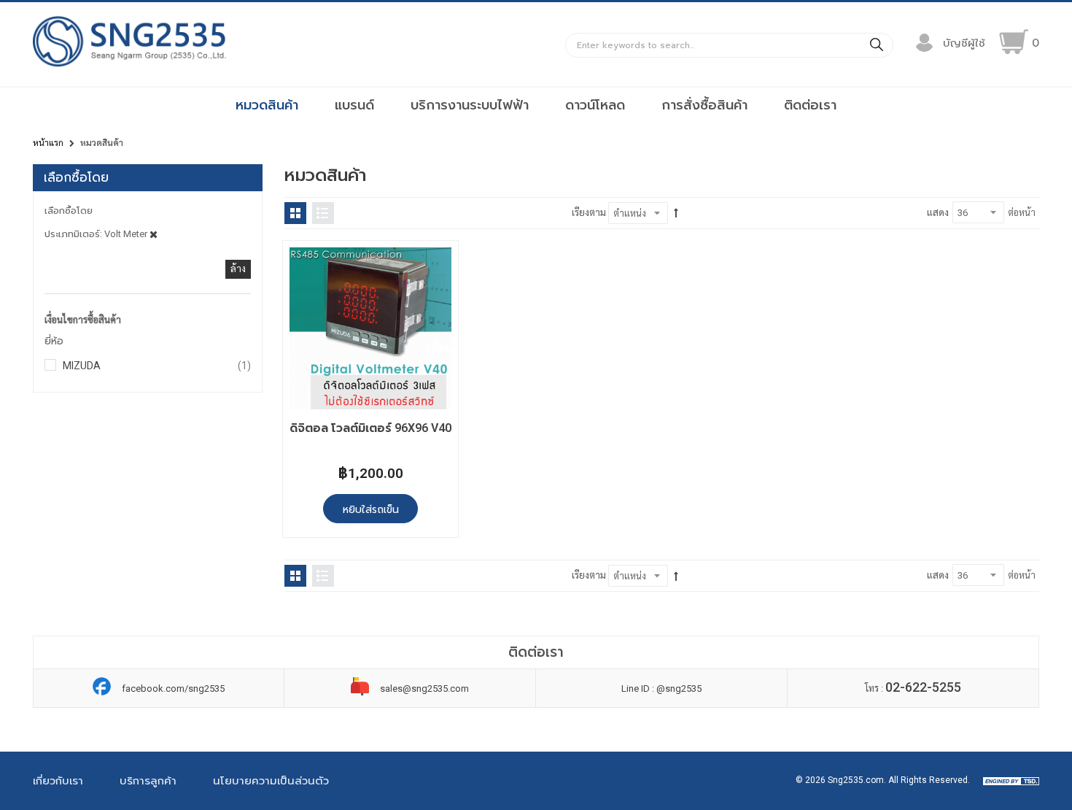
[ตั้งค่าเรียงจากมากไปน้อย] (676, 213)
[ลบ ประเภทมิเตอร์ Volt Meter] (153, 233)
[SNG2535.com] (129, 66)
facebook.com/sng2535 (173, 688)
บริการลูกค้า (148, 780)
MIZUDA (157, 365)
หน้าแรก (48, 143)
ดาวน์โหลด (595, 105)
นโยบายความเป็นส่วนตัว (271, 780)
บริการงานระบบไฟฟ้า (470, 105)
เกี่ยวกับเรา (58, 780)
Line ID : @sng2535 (661, 688)
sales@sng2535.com (424, 688)
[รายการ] (323, 213)
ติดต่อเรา (810, 105)
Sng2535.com (856, 780)
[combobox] (729, 45)
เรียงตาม (589, 212)
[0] (1013, 41)
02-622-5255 (923, 687)
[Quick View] (306, 264)
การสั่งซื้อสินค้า (704, 105)
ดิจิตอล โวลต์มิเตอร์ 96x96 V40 (370, 428)
